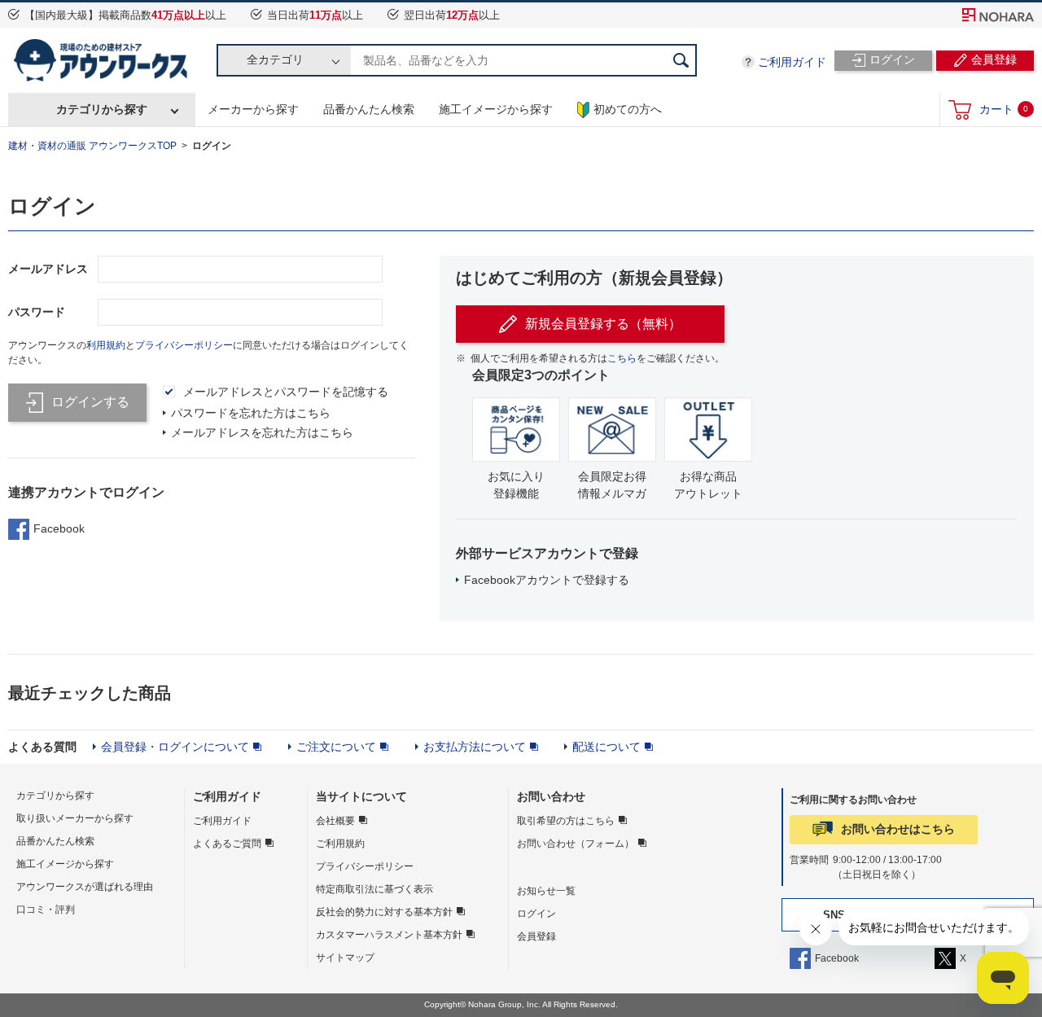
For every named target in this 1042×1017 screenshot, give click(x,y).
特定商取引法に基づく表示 (374, 889)
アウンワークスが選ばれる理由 (84, 886)
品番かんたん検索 (368, 109)
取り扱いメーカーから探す (75, 818)
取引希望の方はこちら (566, 820)
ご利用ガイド (792, 62)
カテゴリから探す (101, 109)
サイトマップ (345, 957)
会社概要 (335, 820)
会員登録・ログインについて (175, 746)
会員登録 (536, 936)
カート (1003, 109)
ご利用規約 (340, 843)
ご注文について (336, 746)
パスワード (36, 311)
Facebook (59, 528)
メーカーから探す (253, 109)
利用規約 (105, 345)
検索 (680, 60)
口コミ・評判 (45, 909)
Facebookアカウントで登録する (546, 579)
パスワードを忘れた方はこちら (251, 412)
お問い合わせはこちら (898, 828)
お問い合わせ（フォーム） (575, 843)
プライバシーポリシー (184, 345)
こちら (622, 358)
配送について (606, 746)
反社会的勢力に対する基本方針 (384, 912)
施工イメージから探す (496, 109)
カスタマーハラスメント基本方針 (389, 934)
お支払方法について (474, 746)
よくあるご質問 (227, 843)
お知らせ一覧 (546, 890)
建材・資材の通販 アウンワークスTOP (92, 145)
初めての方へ (627, 109)
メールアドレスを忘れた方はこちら (262, 432)
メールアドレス (48, 268)
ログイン (536, 913)
